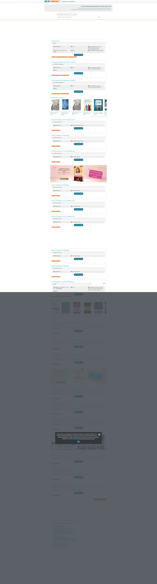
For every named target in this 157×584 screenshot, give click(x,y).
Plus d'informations (78, 54)
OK (78, 441)
